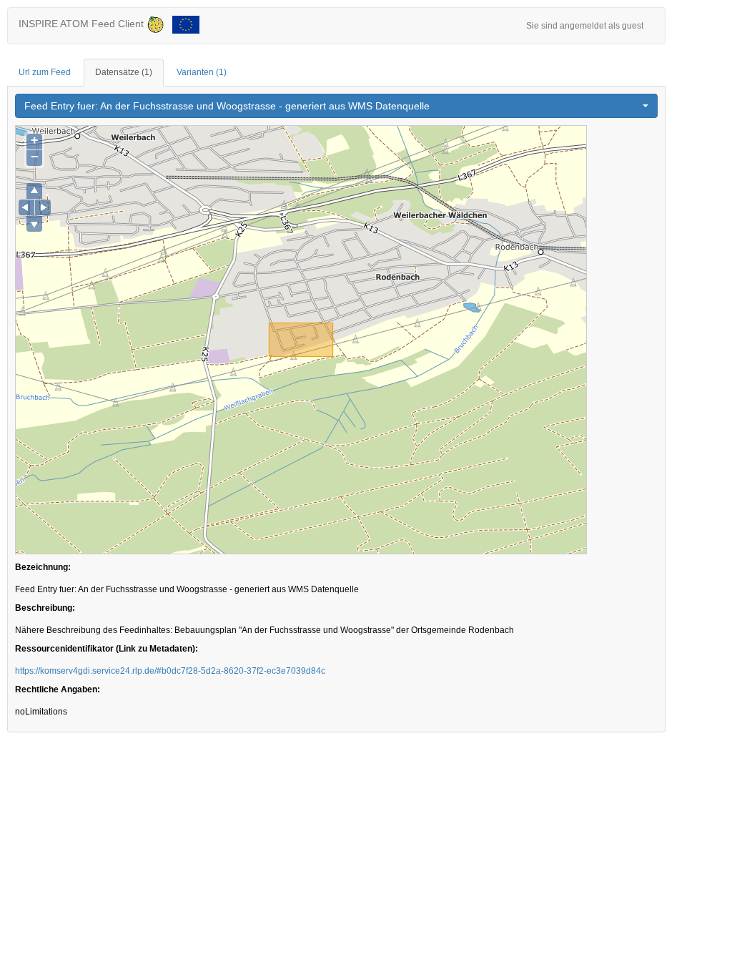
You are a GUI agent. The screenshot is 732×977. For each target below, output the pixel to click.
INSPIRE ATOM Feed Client (83, 23)
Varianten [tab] (202, 72)
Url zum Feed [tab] (45, 72)
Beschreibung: (45, 608)
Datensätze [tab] (123, 72)
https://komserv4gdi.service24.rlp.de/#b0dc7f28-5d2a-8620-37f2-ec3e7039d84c (170, 671)
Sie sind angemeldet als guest (584, 26)
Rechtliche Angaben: (57, 689)
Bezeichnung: (43, 567)
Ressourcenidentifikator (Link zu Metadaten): (106, 649)
